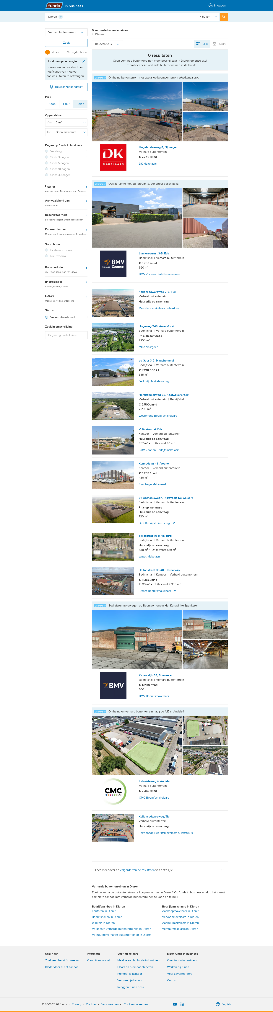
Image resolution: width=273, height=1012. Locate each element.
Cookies (91, 1004)
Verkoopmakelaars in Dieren (180, 917)
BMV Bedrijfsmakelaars (154, 696)
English (226, 1004)
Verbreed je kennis (129, 980)
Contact (172, 980)
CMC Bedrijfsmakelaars (154, 798)
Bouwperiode (61, 269)
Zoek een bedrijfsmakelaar (62, 960)
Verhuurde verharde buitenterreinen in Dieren (122, 935)
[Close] (222, 870)
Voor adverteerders (179, 974)
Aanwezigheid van (57, 203)
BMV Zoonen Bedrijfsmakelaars (159, 274)
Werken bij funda (178, 967)
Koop (52, 105)
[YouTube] (175, 1004)
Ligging (66, 188)
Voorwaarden (110, 1004)
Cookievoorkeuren (136, 1004)
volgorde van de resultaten (137, 870)
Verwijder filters (77, 52)
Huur (66, 105)
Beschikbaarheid (64, 217)
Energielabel (57, 284)
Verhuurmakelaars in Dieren (180, 929)
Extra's (59, 298)
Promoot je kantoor (129, 974)
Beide (80, 105)
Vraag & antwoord (98, 960)
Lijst (205, 44)
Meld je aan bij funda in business (138, 960)
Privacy (76, 1004)
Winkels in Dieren (103, 923)
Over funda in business (182, 960)
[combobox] (121, 17)
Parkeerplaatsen (66, 231)
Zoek (66, 43)
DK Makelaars (148, 164)
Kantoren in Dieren (104, 911)
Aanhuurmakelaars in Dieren (180, 923)
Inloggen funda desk (130, 987)
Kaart (222, 44)
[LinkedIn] (182, 1004)
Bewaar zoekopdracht (69, 87)
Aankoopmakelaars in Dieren (180, 911)
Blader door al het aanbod (62, 967)
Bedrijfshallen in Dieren (107, 917)
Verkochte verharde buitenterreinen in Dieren (121, 929)
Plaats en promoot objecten (135, 967)
